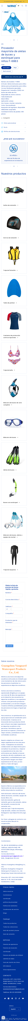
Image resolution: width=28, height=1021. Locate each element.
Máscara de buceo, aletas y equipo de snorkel (12, 536)
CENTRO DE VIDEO (8, 959)
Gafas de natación (9, 205)
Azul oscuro (7, 71)
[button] (2, 5)
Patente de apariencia (10, 944)
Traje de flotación (9, 270)
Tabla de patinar (9, 303)
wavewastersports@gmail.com (13, 989)
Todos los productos (10, 923)
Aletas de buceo (8, 470)
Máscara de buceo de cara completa (12, 404)
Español (13, 1009)
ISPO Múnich (7, 966)
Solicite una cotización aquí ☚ (14, 76)
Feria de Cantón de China (11, 962)
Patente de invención (10, 948)
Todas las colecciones (10, 927)
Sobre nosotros (8, 891)
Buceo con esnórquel (10, 502)
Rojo (15, 67)
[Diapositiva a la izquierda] (10, 40)
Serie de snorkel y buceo (11, 930)
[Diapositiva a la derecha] (17, 40)
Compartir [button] (6, 118)
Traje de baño (8, 370)
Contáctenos (7, 895)
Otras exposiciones (9, 969)
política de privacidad (10, 902)
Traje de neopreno (9, 570)
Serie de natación (9, 934)
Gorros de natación (10, 238)
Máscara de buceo (9, 437)
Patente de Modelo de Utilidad (13, 955)
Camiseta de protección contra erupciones (11, 337)
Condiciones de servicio (11, 909)
